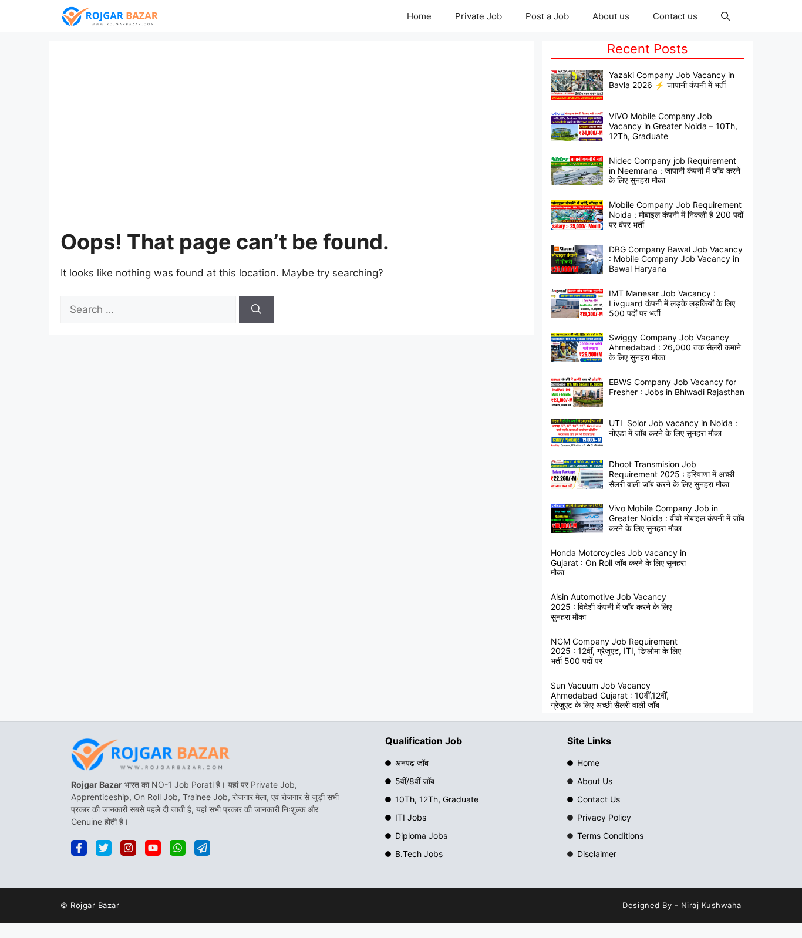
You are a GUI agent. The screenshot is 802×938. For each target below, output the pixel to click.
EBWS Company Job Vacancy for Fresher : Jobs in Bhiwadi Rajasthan (676, 387)
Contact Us (598, 799)
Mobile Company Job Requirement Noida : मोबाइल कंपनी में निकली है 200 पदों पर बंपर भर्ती (676, 215)
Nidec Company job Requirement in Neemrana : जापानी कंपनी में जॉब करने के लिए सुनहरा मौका (674, 170)
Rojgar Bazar (94, 905)
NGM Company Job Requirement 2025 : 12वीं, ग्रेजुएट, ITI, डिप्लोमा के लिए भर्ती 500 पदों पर (616, 651)
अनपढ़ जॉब (412, 763)
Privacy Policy (604, 817)
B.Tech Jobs (419, 854)
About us (610, 16)
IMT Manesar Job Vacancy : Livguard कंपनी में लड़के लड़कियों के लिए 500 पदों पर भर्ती (672, 303)
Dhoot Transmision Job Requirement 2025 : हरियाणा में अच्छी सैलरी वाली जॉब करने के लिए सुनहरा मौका (671, 474)
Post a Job (547, 16)
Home (419, 16)
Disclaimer (596, 854)
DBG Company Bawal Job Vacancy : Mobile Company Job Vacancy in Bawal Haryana (676, 259)
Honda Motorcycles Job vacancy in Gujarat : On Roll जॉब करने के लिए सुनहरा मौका (618, 563)
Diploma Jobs (421, 836)
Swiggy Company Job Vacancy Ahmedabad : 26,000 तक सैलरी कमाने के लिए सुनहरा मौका (675, 347)
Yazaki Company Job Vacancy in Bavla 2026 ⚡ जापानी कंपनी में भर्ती (671, 80)
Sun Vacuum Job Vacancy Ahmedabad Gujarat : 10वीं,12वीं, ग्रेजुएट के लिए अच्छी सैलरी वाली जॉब (610, 695)
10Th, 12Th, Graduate (436, 799)
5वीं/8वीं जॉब (414, 781)
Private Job (478, 16)
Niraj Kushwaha (711, 905)
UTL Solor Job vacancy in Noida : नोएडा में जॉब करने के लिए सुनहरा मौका (673, 428)
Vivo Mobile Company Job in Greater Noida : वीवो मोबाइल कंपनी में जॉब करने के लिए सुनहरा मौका (676, 518)
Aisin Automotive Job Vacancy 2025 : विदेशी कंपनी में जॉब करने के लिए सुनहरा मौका (611, 607)
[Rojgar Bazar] (109, 16)
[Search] (256, 310)
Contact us (675, 16)
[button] (725, 16)
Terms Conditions (610, 836)
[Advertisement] (321, 140)
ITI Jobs (410, 817)
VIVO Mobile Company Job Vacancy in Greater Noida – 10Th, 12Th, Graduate (673, 126)
